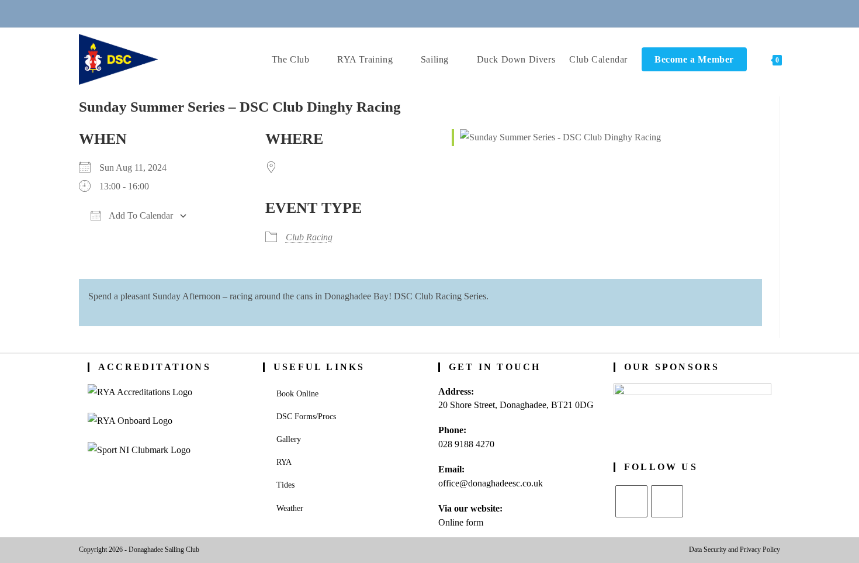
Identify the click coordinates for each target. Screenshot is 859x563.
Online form (460, 522)
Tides (285, 485)
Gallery (288, 439)
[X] (631, 501)
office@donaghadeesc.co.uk (490, 483)
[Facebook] (667, 501)
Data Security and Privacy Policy (734, 549)
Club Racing (309, 237)
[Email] (415, 13)
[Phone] (387, 13)
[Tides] (472, 13)
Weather (289, 508)
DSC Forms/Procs (306, 416)
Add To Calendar (140, 215)
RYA (284, 462)
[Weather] (444, 13)
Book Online (297, 393)
